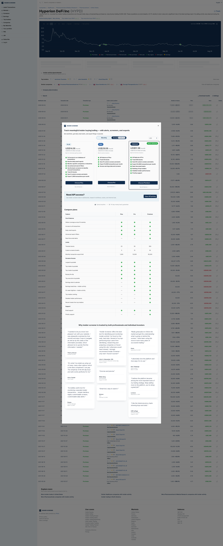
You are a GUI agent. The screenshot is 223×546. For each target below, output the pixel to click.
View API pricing (150, 196)
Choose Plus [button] (79, 183)
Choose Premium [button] (144, 183)
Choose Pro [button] (111, 182)
